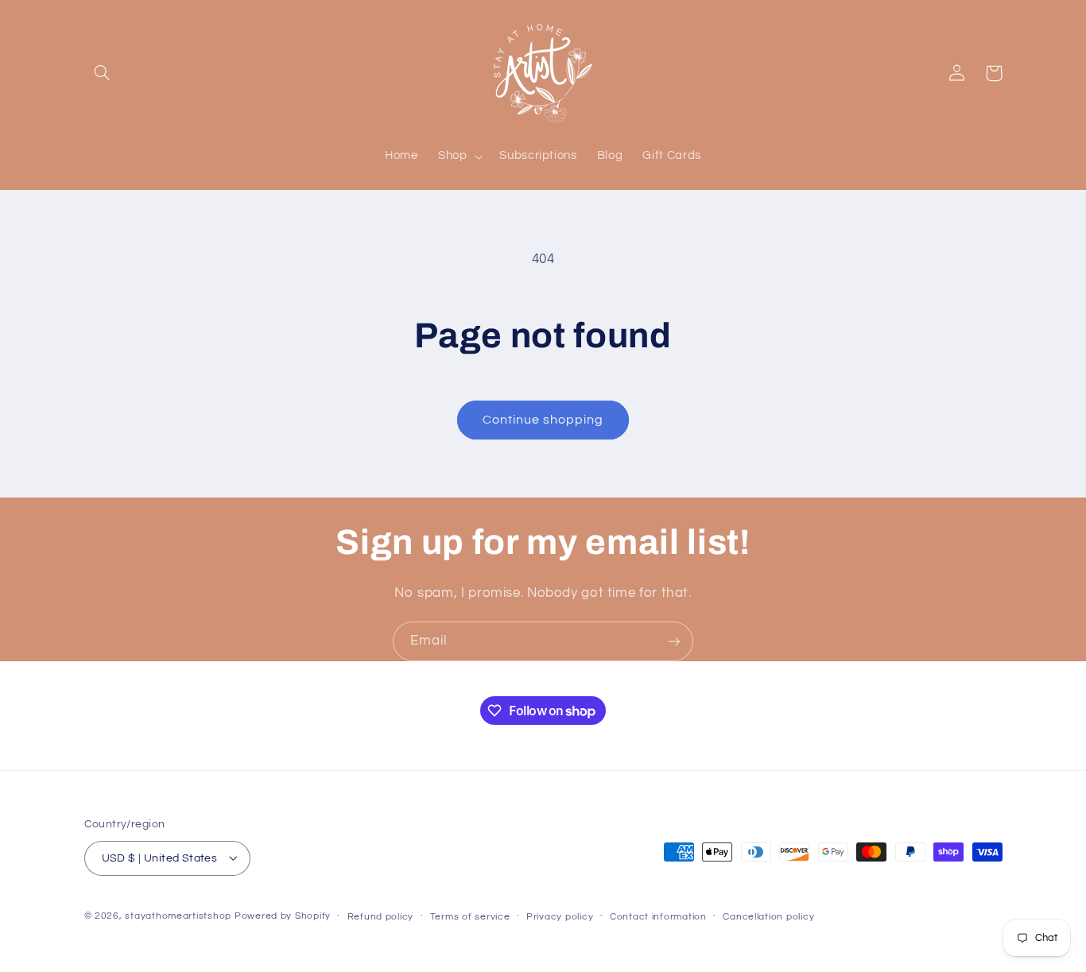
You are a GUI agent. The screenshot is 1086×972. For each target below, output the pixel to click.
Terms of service (470, 916)
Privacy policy (559, 916)
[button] (102, 73)
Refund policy (380, 916)
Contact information (658, 916)
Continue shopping (543, 419)
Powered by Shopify (283, 915)
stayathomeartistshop (178, 915)
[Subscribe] (674, 641)
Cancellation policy (768, 916)
